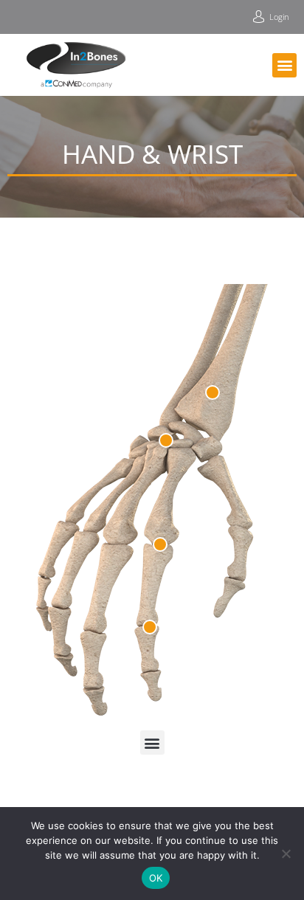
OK (156, 878)
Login (279, 16)
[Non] (285, 853)
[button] (284, 65)
